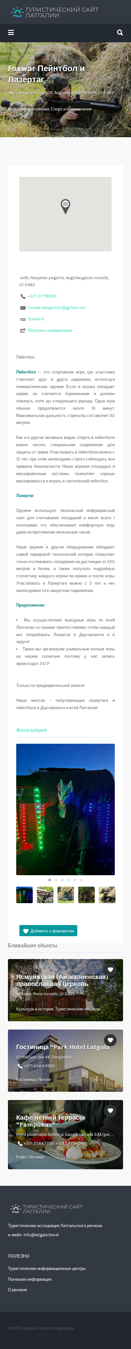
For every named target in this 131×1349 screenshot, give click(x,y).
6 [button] (81, 880)
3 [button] (62, 880)
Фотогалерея (31, 730)
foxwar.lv (36, 319)
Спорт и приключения (71, 109)
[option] (65, 809)
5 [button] (75, 880)
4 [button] (69, 880)
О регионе (17, 1289)
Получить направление (50, 330)
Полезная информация (30, 1279)
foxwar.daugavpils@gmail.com (57, 307)
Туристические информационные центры (47, 1268)
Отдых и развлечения (28, 109)
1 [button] (49, 880)
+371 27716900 (42, 296)
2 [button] (56, 880)
